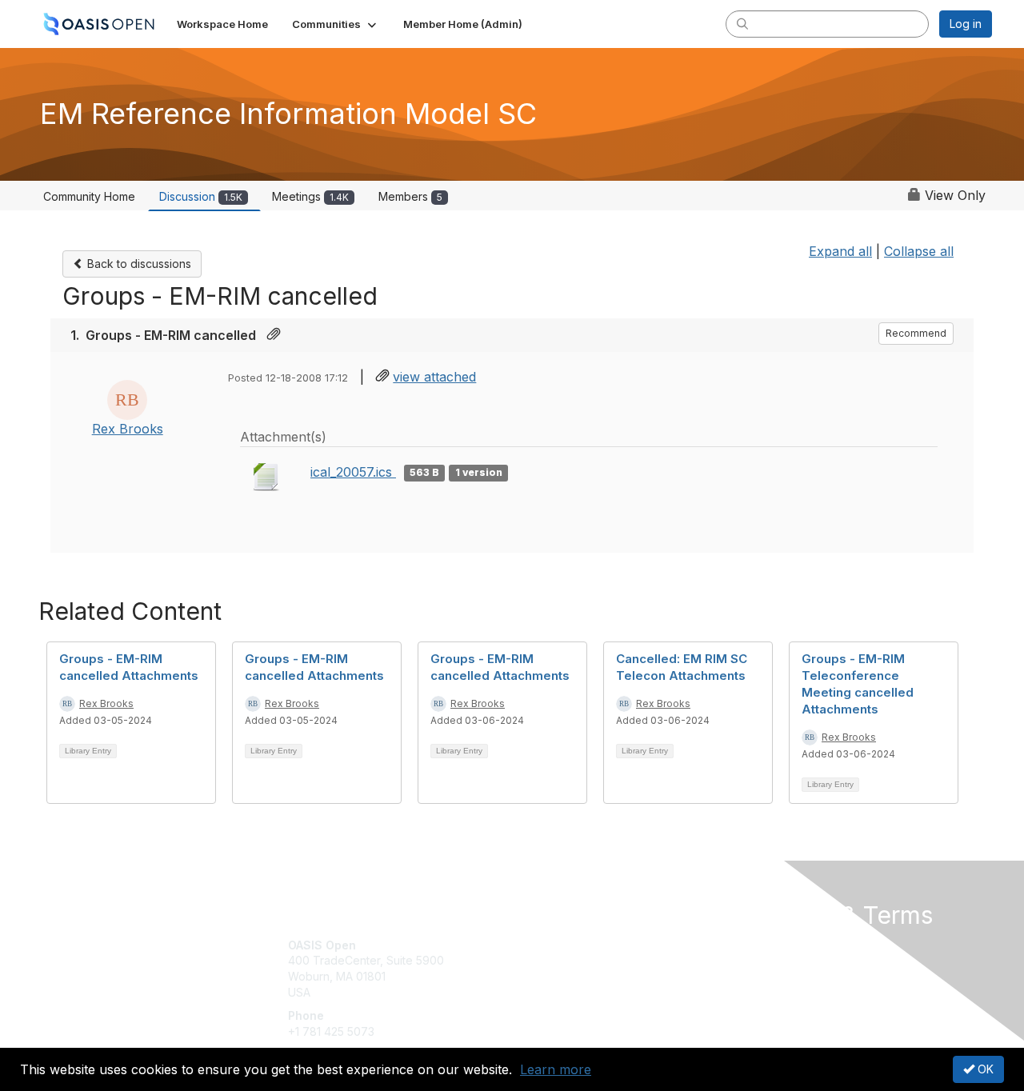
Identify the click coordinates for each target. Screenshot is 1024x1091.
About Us (774, 945)
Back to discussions (137, 263)
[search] (742, 23)
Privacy (769, 960)
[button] (335, 24)
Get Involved (552, 945)
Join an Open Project (574, 968)
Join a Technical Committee (591, 992)
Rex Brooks (127, 429)
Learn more (555, 1069)
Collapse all (919, 251)
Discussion (200, 196)
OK (984, 1069)
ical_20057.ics (353, 472)
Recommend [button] (916, 333)
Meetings (310, 196)
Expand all (840, 251)
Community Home (89, 196)
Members (410, 196)
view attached (434, 377)
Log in (966, 23)
